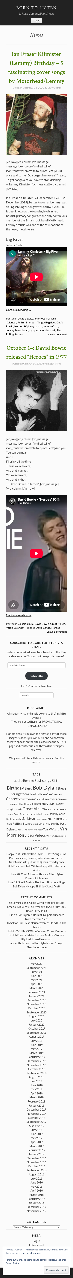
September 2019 (36, 1032)
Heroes (18, 326)
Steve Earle (38, 823)
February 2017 (36, 1150)
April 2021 (37, 984)
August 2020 (36, 1016)
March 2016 (37, 1194)
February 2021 (36, 992)
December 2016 (36, 1158)
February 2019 (36, 1056)
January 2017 (36, 1154)
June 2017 (37, 1134)
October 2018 (36, 1069)
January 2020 (36, 1024)
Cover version (52, 799)
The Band (49, 823)
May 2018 (36, 1089)
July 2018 (36, 1081)
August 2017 (36, 1125)
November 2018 (36, 1065)
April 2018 (37, 1093)
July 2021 (36, 972)
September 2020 (36, 1012)
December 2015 (36, 1206)
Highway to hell (33, 326)
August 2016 (36, 1174)
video (29, 835)
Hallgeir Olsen (53, 363)
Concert (12, 799)
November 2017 (36, 1113)
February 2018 (36, 1101)
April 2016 (37, 1190)
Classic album (26, 623)
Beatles (28, 781)
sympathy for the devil (42, 330)
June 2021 (37, 975)
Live (30, 818)
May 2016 (36, 1186)
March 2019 (37, 1052)
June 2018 (37, 1085)
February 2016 (36, 1198)
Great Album (57, 623)
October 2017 (36, 1117)
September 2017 (36, 1121)
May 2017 (36, 1138)
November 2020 (36, 1004)
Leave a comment (57, 334)
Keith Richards (13, 819)
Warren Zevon (53, 836)
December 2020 (36, 1000)
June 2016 (37, 1182)
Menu (36, 20)
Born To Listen (36, 8)
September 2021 (36, 967)
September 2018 (36, 1073)
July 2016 (36, 1178)
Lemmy (10, 330)
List (24, 818)
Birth (55, 780)
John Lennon (42, 814)
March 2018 (37, 1097)
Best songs (42, 780)
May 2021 (36, 980)
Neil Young (55, 818)
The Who (28, 829)
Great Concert (52, 809)
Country (38, 799)
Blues (28, 788)
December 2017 (36, 1109)
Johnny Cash (40, 318)
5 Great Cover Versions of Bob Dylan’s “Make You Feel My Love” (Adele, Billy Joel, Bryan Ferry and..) (36, 906)
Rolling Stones (25, 322)
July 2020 (36, 1020)
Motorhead (21, 330)
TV (58, 829)
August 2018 (36, 1077)
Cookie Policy (12, 1263)
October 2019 (36, 1028)
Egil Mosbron (54, 87)
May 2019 (36, 1048)
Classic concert (54, 794)
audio (18, 780)
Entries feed (36, 1245)
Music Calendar (15, 627)
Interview (31, 814)
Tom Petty (38, 829)
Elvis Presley (56, 803)
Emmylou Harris (14, 809)
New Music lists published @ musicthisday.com (36, 862)
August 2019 (36, 1036)
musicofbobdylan (20, 943)
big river (50, 322)
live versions (40, 819)
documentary (40, 803)
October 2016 (36, 1166)
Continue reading (18, 309)
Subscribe (36, 676)
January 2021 (36, 996)
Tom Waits (49, 829)
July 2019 (36, 1040)
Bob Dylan (45, 787)
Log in (36, 1241)
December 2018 (36, 1061)
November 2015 (36, 1211)
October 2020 (36, 1008)
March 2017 (37, 1146)
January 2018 (36, 1105)
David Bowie (25, 318)
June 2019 (37, 1044)
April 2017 (37, 1142)
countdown (26, 799)
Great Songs (19, 814)
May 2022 (36, 963)
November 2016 (36, 1162)
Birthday (15, 787)
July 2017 (36, 1129)
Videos (40, 835)
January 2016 (36, 1202)
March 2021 (37, 988)
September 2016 (36, 1170)
